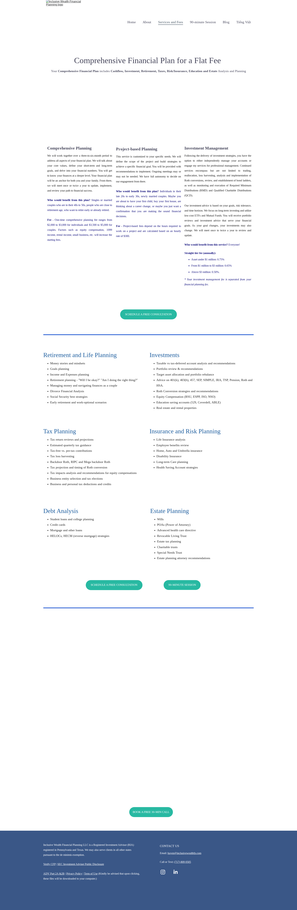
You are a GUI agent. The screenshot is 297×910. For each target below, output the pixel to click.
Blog (226, 22)
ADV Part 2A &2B (53, 873)
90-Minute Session (182, 584)
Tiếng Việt (243, 22)
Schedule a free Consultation (148, 314)
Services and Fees (170, 22)
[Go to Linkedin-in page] (175, 872)
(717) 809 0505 (182, 861)
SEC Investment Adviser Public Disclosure (80, 864)
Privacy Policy (74, 873)
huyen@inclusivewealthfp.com (184, 853)
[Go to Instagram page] (165, 872)
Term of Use (91, 873)
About (147, 22)
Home (131, 22)
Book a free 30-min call (151, 812)
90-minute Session (203, 22)
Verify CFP (49, 864)
